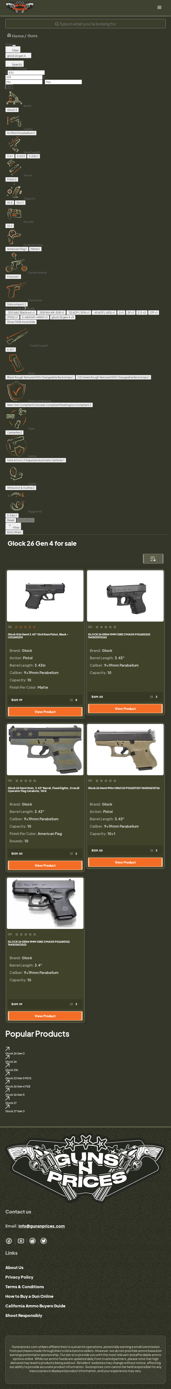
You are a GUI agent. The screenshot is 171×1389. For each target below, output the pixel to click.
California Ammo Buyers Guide (35, 1305)
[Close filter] (14, 45)
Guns (32, 35)
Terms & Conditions (24, 1286)
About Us (14, 1267)
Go (9, 86)
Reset (10, 520)
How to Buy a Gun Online (29, 1296)
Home (17, 35)
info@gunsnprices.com (41, 1225)
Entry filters (25, 520)
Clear (15, 50)
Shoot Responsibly (23, 1315)
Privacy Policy (19, 1276)
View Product (45, 712)
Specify (17, 64)
